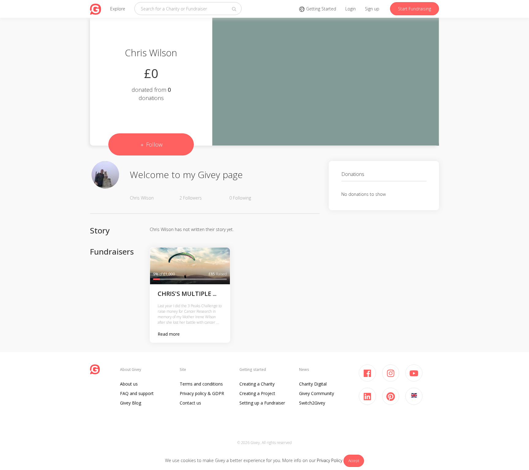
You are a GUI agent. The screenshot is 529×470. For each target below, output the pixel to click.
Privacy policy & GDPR (202, 393)
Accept (353, 460)
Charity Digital (313, 384)
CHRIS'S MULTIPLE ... (187, 293)
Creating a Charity (257, 384)
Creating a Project (257, 393)
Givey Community (316, 393)
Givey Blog (130, 403)
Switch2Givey (312, 403)
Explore (117, 9)
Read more (169, 334)
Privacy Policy (329, 460)
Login (350, 9)
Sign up (372, 9)
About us (129, 384)
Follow (153, 144)
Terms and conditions (201, 384)
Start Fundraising (414, 9)
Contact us (190, 403)
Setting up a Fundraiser (262, 403)
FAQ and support (137, 393)
